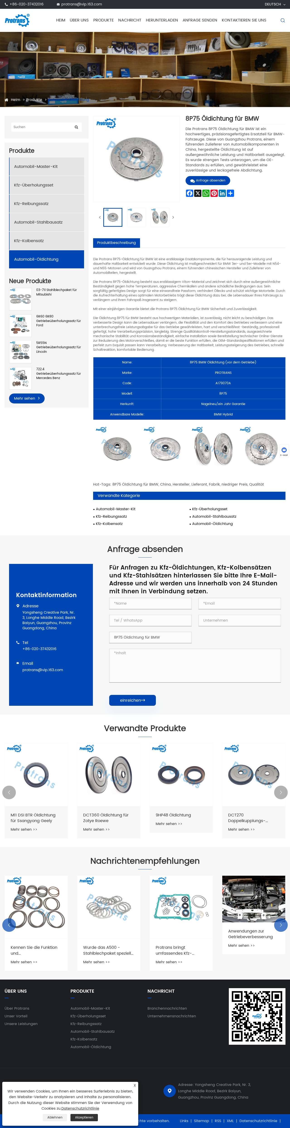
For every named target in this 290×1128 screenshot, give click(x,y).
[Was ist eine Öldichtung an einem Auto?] (253, 907)
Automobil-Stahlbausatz (38, 222)
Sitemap (201, 1121)
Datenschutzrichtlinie (258, 1121)
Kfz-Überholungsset (33, 185)
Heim (60, 20)
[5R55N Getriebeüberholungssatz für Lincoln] (20, 351)
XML (230, 1121)
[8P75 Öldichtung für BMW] (113, 217)
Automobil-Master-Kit (36, 166)
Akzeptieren (84, 1117)
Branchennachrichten (167, 1008)
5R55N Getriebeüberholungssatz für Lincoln (58, 347)
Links (184, 1121)
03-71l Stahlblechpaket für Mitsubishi (56, 292)
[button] (9, 792)
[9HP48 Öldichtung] (181, 774)
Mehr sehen (25, 398)
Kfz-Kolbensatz (29, 240)
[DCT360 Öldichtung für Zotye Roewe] (108, 774)
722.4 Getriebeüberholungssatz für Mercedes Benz (58, 373)
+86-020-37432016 (27, 4)
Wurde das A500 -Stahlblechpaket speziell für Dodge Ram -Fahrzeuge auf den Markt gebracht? (35, 950)
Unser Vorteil (16, 1016)
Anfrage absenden (210, 180)
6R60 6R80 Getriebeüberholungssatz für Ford (58, 321)
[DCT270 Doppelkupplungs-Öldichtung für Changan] (253, 774)
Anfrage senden (200, 20)
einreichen (132, 700)
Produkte (103, 20)
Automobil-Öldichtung (68, 100)
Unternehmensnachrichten (171, 1016)
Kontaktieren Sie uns (244, 20)
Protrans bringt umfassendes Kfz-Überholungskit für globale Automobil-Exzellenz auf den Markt (106, 950)
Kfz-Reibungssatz (31, 203)
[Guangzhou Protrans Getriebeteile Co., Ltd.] (17, 20)
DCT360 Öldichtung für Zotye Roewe (106, 818)
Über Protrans (17, 1008)
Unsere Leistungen (21, 1024)
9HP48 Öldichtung (173, 815)
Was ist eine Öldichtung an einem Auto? (251, 950)
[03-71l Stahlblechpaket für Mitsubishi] (20, 299)
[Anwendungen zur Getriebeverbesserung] (181, 899)
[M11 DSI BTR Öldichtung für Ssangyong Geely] (36, 774)
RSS (218, 1121)
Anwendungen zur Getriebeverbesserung (178, 934)
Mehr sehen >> (24, 829)
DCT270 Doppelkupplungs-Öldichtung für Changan (252, 818)
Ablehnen (55, 1117)
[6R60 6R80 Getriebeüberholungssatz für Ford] (20, 325)
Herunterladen (162, 20)
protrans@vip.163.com (81, 4)
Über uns (79, 20)
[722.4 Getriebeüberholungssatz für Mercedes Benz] (20, 378)
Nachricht (129, 20)
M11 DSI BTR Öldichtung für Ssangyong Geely (33, 818)
